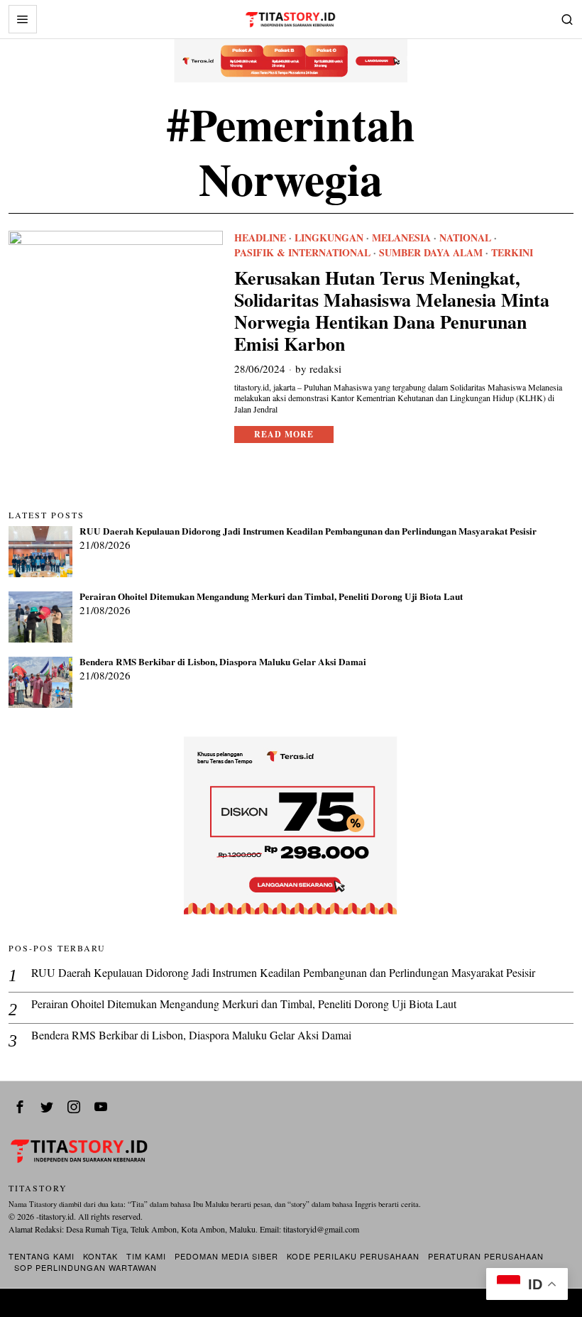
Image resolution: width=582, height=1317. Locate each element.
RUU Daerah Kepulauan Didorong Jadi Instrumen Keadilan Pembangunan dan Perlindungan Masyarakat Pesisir (308, 531)
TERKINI (512, 253)
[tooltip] (20, 1106)
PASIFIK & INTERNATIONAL (302, 253)
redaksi (325, 368)
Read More (284, 434)
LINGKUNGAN (329, 238)
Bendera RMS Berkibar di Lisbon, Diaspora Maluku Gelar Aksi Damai (222, 662)
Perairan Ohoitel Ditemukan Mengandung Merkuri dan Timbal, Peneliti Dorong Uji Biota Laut (271, 597)
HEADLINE (260, 238)
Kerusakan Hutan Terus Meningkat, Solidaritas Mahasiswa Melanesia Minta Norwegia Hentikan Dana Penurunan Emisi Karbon (391, 311)
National (465, 238)
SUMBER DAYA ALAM (431, 253)
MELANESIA (401, 238)
